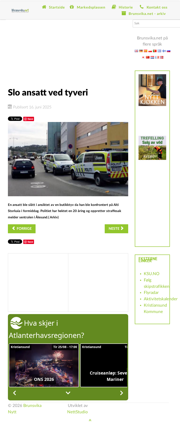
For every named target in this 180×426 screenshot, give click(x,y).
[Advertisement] (68, 50)
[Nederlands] (152, 57)
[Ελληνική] (159, 51)
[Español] (145, 51)
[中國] (147, 57)
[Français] (157, 57)
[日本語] (143, 57)
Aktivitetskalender (161, 299)
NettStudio (77, 412)
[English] (136, 51)
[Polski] (150, 51)
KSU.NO (151, 274)
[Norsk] (161, 57)
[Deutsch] (141, 51)
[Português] (155, 51)
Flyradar (151, 293)
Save (30, 118)
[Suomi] (164, 51)
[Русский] (168, 51)
